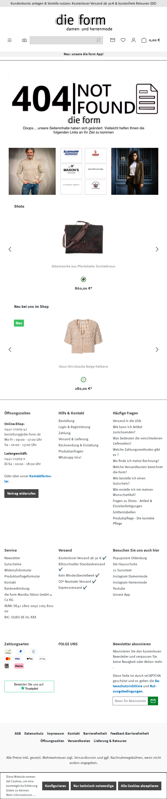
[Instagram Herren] (87, 656)
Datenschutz (33, 734)
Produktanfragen (70, 451)
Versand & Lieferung (73, 439)
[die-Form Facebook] (63, 656)
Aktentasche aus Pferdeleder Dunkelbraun (83, 266)
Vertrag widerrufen (21, 493)
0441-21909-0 (14, 459)
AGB (18, 734)
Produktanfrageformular (22, 576)
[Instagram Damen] (99, 656)
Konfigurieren (55, 786)
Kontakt (10, 582)
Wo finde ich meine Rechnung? (136, 461)
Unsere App (121, 595)
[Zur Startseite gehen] (83, 22)
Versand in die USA (127, 421)
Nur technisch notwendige (93, 786)
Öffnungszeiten (52, 741)
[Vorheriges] (10, 249)
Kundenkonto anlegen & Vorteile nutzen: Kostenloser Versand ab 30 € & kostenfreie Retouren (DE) (83, 3)
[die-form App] (75, 667)
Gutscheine (12, 564)
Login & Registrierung (74, 427)
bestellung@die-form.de (22, 434)
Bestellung (66, 421)
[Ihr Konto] (133, 40)
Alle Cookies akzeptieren (140, 786)
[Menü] (9, 40)
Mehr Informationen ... (20, 795)
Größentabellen (124, 512)
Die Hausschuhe (125, 564)
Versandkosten (79, 741)
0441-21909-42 (15, 429)
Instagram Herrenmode (130, 582)
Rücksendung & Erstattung (78, 445)
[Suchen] (24, 40)
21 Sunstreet (122, 570)
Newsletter (12, 558)
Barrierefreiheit (95, 734)
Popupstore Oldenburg (130, 558)
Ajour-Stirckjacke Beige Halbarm (83, 367)
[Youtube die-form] (63, 667)
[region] (83, 249)
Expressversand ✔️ (72, 588)
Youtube (119, 588)
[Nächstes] (157, 249)
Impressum (55, 734)
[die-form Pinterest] (75, 656)
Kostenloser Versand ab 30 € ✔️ (82, 558)
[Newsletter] (112, 40)
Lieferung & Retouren (110, 741)
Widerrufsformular (17, 570)
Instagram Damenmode (130, 576)
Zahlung (64, 433)
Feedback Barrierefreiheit (129, 734)
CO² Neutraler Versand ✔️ (77, 582)
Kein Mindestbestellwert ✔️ (79, 575)
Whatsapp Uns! (69, 457)
